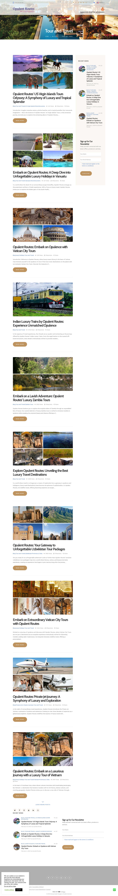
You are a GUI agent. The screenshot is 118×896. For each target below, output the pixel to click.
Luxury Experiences (40, 889)
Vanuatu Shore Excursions (32, 181)
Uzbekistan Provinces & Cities (33, 553)
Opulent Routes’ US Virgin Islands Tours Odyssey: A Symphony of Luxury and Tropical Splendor (42, 98)
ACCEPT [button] (18, 889)
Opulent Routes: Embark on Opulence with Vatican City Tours (40, 249)
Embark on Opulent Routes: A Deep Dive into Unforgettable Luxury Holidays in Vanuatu (42, 174)
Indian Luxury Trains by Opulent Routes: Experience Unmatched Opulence (38, 323)
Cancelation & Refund (38, 887)
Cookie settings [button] (9, 890)
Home (47, 36)
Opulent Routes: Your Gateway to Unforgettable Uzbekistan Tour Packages (39, 547)
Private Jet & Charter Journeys (24, 705)
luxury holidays (20, 255)
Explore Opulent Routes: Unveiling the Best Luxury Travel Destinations (40, 472)
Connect (48, 889)
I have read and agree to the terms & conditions (78, 839)
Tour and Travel (20, 106)
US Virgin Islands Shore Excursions (35, 106)
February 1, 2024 (91, 125)
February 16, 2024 (92, 83)
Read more (20, 120)
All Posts (55, 36)
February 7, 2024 (91, 106)
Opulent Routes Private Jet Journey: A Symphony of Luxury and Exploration (37, 698)
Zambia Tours (29, 404)
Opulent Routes (91, 85)
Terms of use (31, 889)
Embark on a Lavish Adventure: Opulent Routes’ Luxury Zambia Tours (38, 398)
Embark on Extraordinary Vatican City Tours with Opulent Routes (40, 622)
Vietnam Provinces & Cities (42, 779)
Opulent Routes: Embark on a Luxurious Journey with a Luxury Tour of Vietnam (38, 773)
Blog (14, 106)
